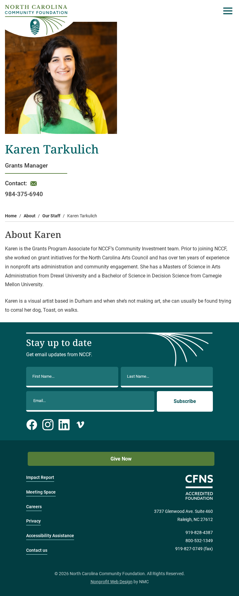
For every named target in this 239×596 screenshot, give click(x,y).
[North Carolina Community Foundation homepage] (36, 20)
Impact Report (40, 477)
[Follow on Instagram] (48, 424)
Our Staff (51, 216)
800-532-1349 (199, 540)
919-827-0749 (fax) (194, 548)
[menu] (226, 11)
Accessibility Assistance (50, 535)
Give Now (121, 459)
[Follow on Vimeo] (80, 424)
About (29, 216)
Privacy (33, 521)
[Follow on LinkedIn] (64, 424)
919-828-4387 (199, 532)
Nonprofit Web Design (112, 581)
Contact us (36, 550)
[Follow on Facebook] (31, 424)
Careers (34, 506)
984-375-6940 (24, 194)
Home (11, 216)
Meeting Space (41, 492)
